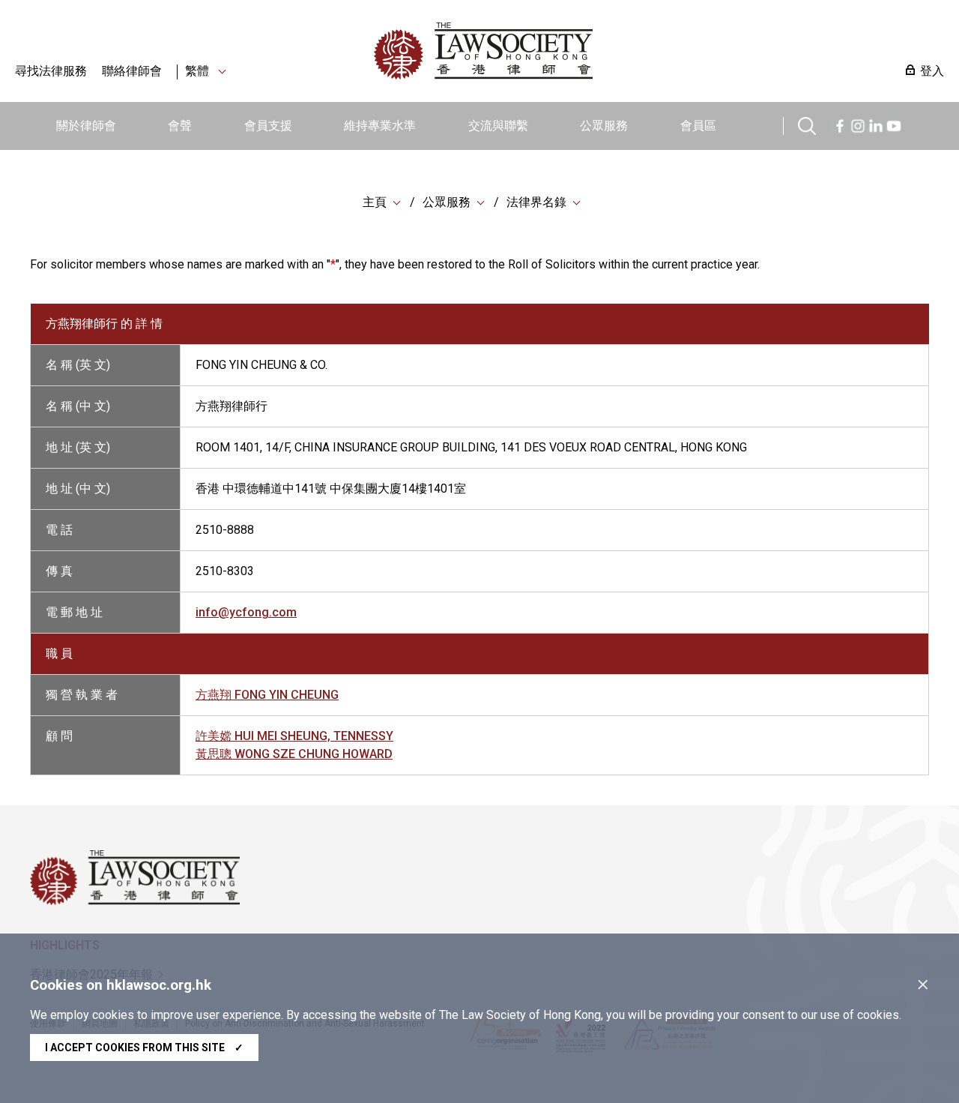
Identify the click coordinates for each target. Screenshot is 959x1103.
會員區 (698, 125)
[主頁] (561, 50)
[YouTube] (894, 124)
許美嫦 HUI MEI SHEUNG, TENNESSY (294, 736)
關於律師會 (86, 125)
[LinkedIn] (876, 124)
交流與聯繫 (498, 125)
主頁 (375, 202)
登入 (932, 71)
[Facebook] (840, 124)
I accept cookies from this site (144, 1048)
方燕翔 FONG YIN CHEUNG (267, 695)
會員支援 (268, 125)
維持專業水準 (380, 125)
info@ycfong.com (246, 612)
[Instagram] (858, 124)
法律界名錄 (536, 202)
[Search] (807, 124)
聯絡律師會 (132, 71)
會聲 (180, 125)
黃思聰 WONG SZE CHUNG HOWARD (294, 754)
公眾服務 (604, 125)
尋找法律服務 (51, 71)
